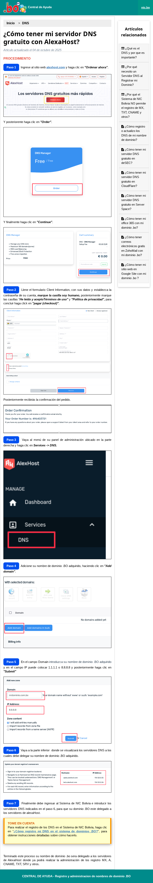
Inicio (11, 23)
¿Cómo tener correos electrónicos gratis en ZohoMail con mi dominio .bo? (133, 246)
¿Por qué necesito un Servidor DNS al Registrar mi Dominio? (131, 75)
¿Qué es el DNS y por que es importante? (133, 53)
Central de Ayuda (39, 7)
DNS (25, 23)
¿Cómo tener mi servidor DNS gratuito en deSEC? (133, 156)
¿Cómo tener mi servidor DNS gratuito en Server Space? (133, 202)
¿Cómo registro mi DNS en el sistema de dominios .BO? (56, 831)
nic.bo (145, 7)
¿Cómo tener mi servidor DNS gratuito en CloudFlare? (133, 179)
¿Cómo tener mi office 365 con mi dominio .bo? (133, 223)
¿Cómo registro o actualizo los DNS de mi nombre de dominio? (133, 133)
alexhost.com (55, 67)
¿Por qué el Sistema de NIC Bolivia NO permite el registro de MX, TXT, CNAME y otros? (133, 106)
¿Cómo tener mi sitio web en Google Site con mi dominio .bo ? (133, 271)
